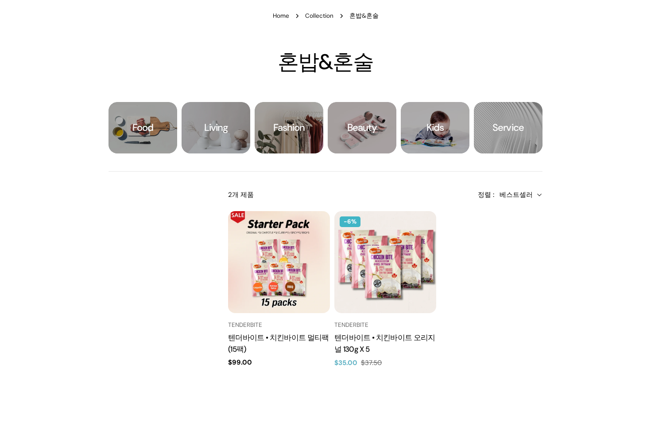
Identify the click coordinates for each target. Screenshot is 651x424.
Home (281, 16)
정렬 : (486, 194)
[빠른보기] (317, 230)
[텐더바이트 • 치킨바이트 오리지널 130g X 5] (385, 262)
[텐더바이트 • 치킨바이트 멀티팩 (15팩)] (279, 262)
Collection (319, 16)
